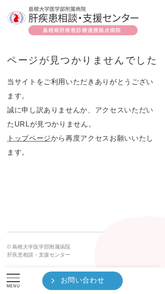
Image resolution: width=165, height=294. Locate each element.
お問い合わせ (83, 280)
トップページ (29, 138)
